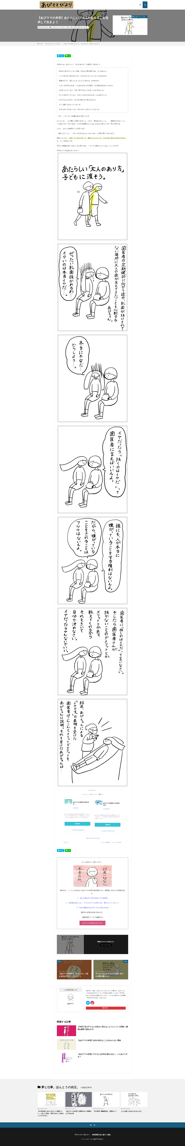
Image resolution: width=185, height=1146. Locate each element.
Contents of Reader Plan (78, 830)
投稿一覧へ (105, 1008)
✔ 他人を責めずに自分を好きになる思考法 (92, 898)
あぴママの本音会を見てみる (92, 923)
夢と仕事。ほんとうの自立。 (58, 27)
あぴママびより (98, 1139)
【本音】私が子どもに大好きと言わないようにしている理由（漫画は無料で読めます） (103, 1028)
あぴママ (108, 842)
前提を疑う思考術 (82, 27)
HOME (41, 43)
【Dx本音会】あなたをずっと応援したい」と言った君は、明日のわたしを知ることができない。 (51, 1113)
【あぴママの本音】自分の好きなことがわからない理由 (99, 1040)
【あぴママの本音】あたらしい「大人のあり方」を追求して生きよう (81, 43)
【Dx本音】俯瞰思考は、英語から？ (105, 1111)
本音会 (68, 27)
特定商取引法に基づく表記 (101, 1135)
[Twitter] (60, 55)
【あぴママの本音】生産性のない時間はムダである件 (78, 1112)
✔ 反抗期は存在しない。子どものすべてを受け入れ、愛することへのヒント (92, 903)
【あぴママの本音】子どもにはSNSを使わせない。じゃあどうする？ (103, 1055)
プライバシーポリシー (82, 1135)
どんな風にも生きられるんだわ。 (132, 1111)
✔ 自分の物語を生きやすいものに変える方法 (93, 907)
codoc (119, 842)
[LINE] (68, 55)
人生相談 (74, 27)
